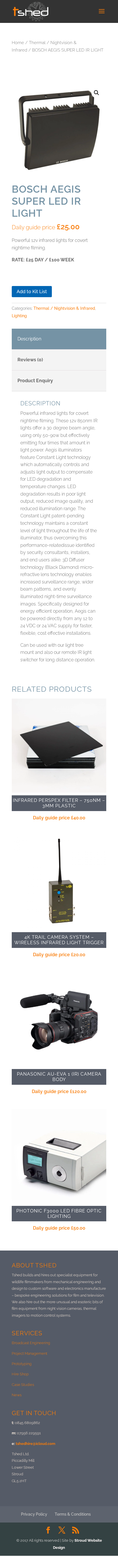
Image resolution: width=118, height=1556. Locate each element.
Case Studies (23, 1385)
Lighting (19, 315)
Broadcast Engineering (31, 1343)
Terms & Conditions (73, 1514)
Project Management (29, 1353)
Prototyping (22, 1364)
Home (18, 42)
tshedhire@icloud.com (35, 1443)
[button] (96, 93)
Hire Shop (20, 1374)
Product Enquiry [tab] (35, 380)
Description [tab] (29, 339)
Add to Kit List (32, 291)
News (16, 1395)
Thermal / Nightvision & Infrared (64, 308)
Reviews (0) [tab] (30, 359)
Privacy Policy (34, 1514)
